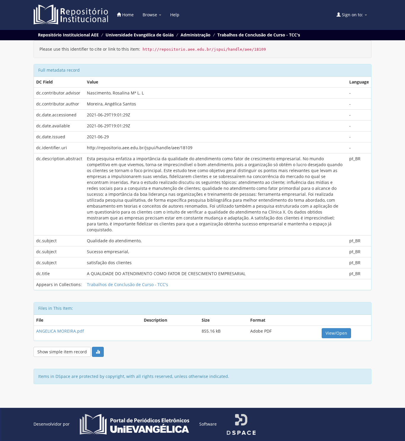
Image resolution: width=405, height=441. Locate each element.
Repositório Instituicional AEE (68, 35)
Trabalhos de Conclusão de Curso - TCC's (258, 35)
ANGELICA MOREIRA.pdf (60, 331)
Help (174, 14)
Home (127, 14)
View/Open (336, 333)
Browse (150, 14)
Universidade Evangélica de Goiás (140, 35)
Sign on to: (352, 14)
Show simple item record (62, 352)
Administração (196, 35)
